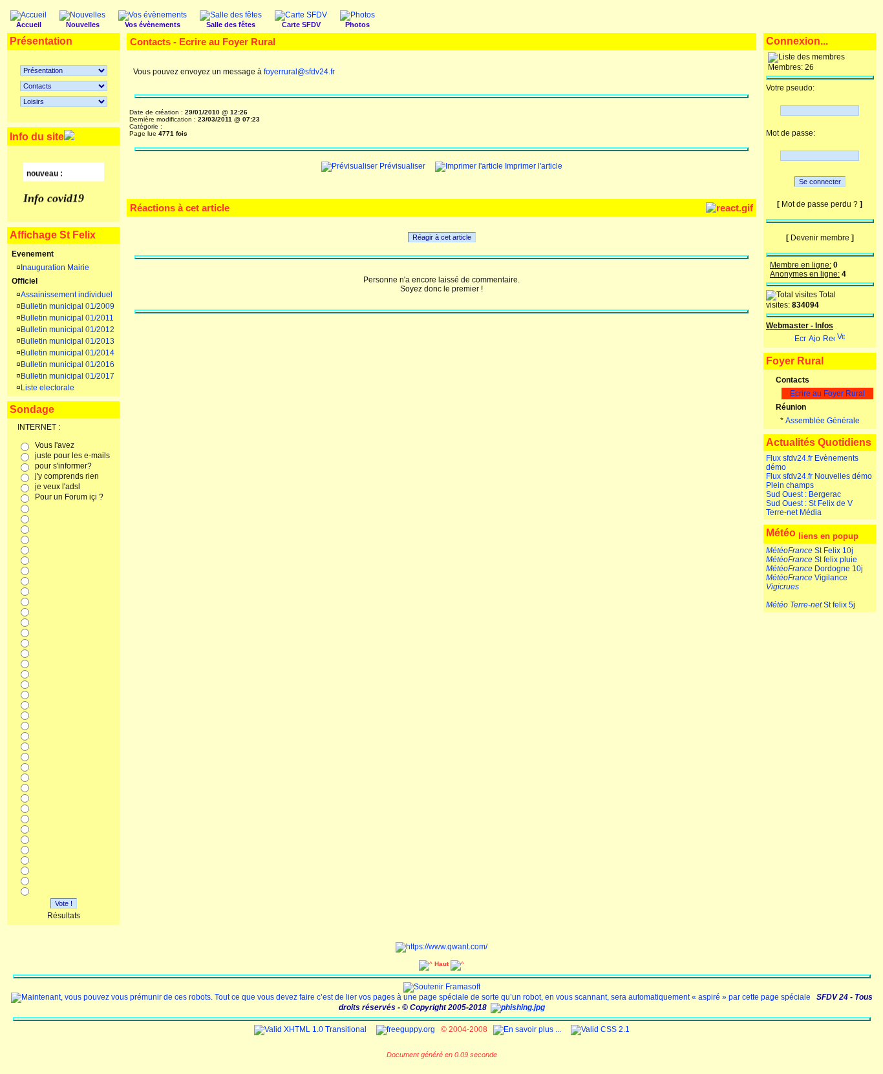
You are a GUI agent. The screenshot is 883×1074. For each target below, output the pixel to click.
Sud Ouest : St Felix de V (809, 503)
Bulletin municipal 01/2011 (67, 317)
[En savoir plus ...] (528, 1029)
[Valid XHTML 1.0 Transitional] (310, 1029)
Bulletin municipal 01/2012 (67, 329)
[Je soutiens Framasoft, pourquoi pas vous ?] (441, 986)
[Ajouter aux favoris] (814, 335)
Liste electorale (47, 387)
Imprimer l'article (532, 166)
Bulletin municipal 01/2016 (67, 364)
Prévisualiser (401, 166)
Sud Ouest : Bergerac (803, 494)
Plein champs (790, 485)
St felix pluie (811, 559)
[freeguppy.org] (406, 1029)
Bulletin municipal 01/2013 (67, 341)
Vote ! (63, 903)
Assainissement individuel (66, 294)
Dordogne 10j (814, 568)
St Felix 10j (809, 550)
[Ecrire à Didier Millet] (800, 335)
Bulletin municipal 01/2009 (67, 306)
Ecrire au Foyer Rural (827, 393)
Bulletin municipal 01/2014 (67, 352)
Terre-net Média (794, 512)
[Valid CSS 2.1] (599, 1029)
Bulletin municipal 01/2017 (67, 376)
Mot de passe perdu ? (820, 204)
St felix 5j (810, 604)
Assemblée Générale (822, 420)
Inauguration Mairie (55, 267)
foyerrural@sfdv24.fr (299, 71)
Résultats (63, 915)
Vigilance (806, 577)
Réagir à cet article (441, 237)
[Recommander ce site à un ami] (829, 335)
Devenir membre (820, 237)
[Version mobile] (841, 335)
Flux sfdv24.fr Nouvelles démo (819, 476)
